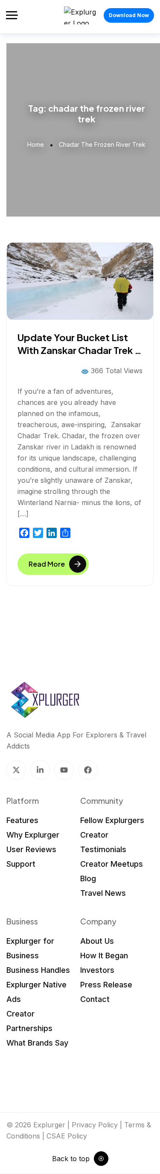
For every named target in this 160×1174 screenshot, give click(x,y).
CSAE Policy (67, 1136)
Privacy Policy (95, 1125)
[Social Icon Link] (16, 770)
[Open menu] (12, 15)
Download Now (129, 15)
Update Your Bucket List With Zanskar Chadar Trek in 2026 (79, 350)
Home (35, 144)
